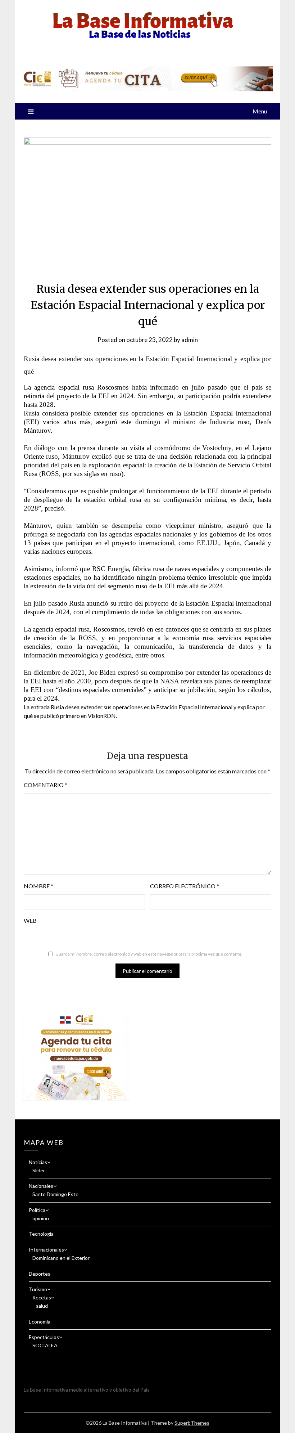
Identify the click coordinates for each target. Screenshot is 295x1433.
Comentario (45, 784)
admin (189, 339)
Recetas (41, 1297)
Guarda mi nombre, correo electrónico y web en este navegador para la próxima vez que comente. (148, 954)
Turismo (38, 1289)
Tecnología (41, 1234)
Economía (39, 1322)
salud (42, 1306)
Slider (38, 1170)
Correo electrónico (184, 885)
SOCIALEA (45, 1345)
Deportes (39, 1274)
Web (30, 920)
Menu (260, 111)
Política (37, 1210)
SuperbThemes (191, 1423)
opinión (40, 1218)
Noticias (38, 1162)
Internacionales (46, 1249)
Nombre (38, 885)
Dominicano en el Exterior (61, 1258)
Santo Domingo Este (55, 1194)
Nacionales (41, 1186)
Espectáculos (44, 1337)
